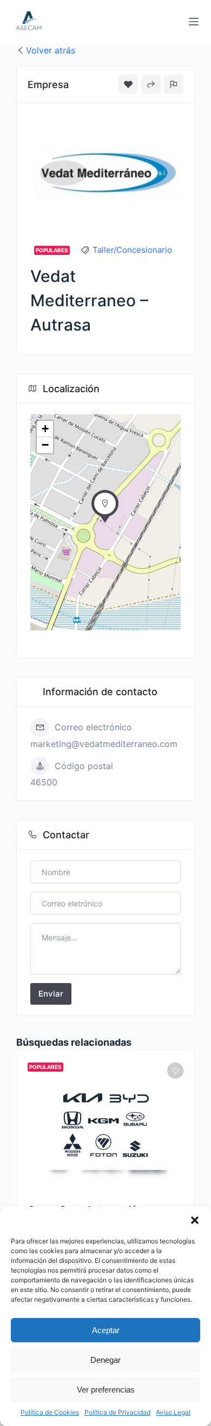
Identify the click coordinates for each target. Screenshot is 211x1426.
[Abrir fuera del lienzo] (194, 21)
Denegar (105, 1359)
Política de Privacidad (117, 1412)
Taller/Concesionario (132, 250)
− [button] (45, 445)
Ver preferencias (106, 1389)
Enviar (50, 993)
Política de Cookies (50, 1412)
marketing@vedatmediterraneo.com (103, 743)
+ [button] (45, 428)
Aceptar (106, 1330)
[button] (194, 1220)
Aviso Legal (173, 1412)
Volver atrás (50, 50)
